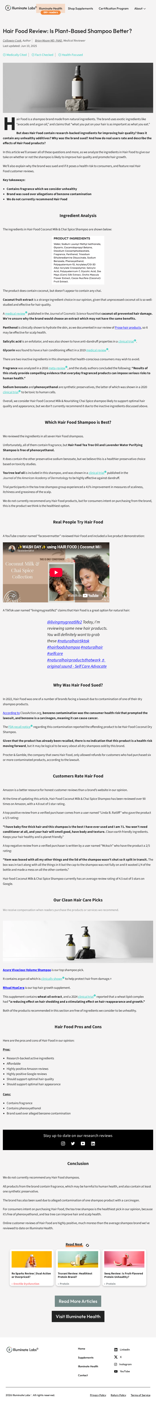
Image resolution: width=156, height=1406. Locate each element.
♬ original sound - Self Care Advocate (77, 663)
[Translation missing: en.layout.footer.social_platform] (63, 1144)
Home (81, 1348)
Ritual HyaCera (13, 988)
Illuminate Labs (21, 1395)
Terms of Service (140, 1395)
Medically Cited (16, 55)
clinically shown (51, 979)
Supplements (85, 1357)
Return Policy (118, 1395)
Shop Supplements (80, 8)
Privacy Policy (98, 1395)
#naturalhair (92, 647)
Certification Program (114, 8)
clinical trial (86, 996)
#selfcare (55, 653)
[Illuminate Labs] (21, 8)
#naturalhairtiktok (73, 641)
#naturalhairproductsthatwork (74, 660)
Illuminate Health (50, 8)
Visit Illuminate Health (78, 1316)
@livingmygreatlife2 (64, 622)
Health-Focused (72, 55)
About (138, 8)
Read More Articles (78, 1301)
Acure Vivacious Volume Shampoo (27, 970)
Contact (83, 1375)
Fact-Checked (44, 55)
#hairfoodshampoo (63, 647)
